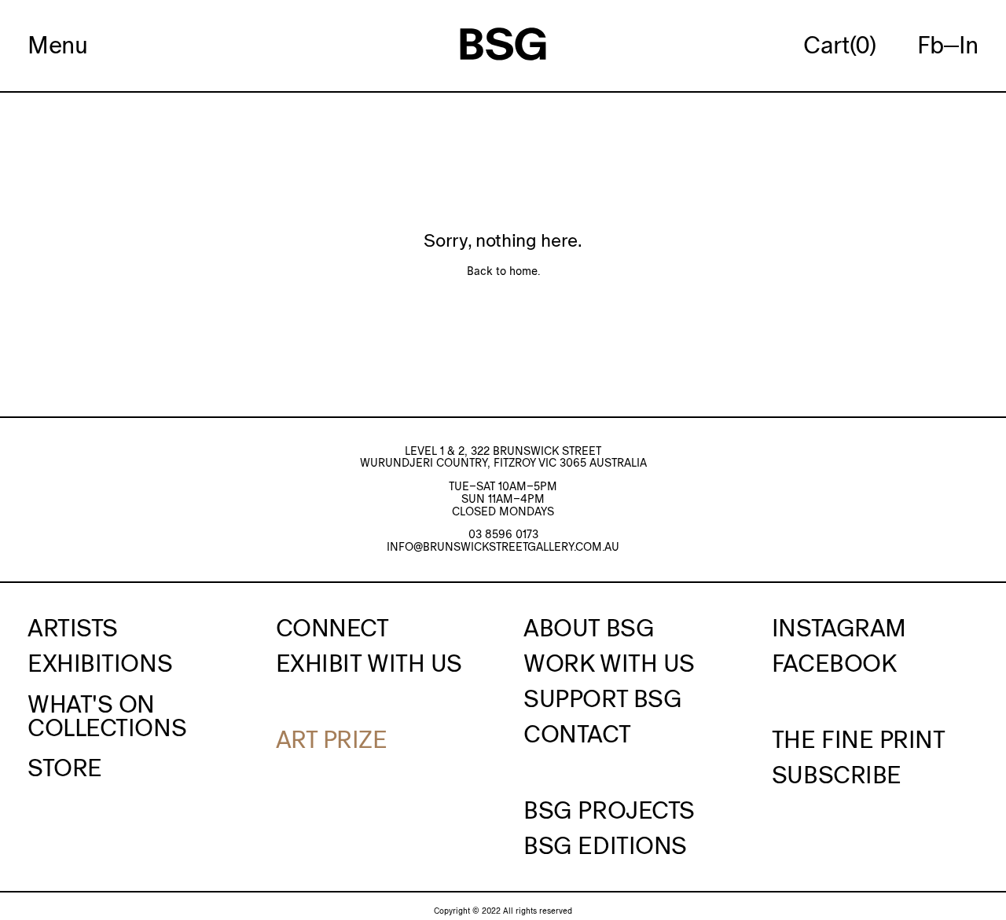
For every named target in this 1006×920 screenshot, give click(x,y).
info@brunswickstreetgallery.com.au (503, 547)
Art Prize (331, 739)
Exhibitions (100, 663)
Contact (576, 734)
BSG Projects (609, 810)
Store (65, 767)
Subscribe (836, 774)
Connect (332, 627)
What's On (91, 704)
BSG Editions (605, 845)
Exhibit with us (369, 663)
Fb (930, 44)
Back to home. (503, 271)
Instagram (839, 627)
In (968, 44)
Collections (107, 727)
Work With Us (609, 663)
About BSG (588, 627)
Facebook (834, 663)
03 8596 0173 (503, 534)
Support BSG (602, 698)
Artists (73, 627)
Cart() (839, 45)
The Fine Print (858, 739)
